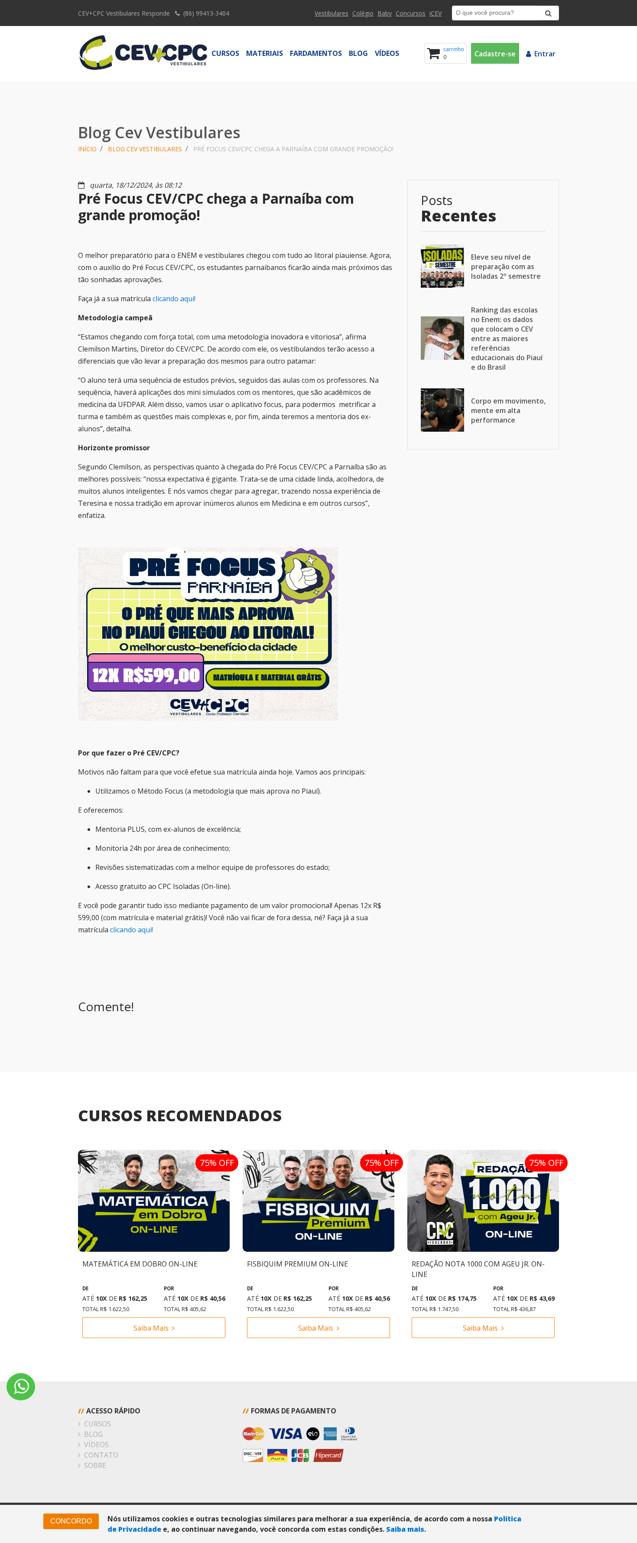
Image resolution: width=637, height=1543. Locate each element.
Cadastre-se (495, 54)
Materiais (264, 53)
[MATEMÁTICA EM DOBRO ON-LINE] (154, 1200)
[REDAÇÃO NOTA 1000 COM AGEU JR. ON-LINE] (483, 1200)
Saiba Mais (151, 1328)
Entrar (545, 54)
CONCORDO (71, 1521)
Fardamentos (316, 53)
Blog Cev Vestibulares (145, 149)
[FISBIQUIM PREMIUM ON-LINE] (318, 1200)
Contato (101, 1455)
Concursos (411, 13)
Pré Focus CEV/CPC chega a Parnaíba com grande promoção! (293, 149)
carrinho (453, 49)
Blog (358, 53)
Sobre (95, 1465)
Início (87, 149)
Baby (384, 13)
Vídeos (387, 53)
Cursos (225, 53)
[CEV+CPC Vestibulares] (143, 53)
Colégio (363, 13)
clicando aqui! (175, 298)
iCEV (435, 13)
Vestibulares (331, 13)
